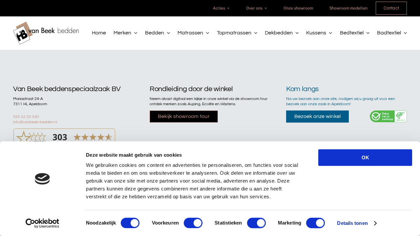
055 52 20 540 (26, 117)
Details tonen (352, 223)
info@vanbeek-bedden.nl (35, 122)
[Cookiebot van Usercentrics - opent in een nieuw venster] (42, 223)
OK (365, 157)
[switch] (193, 223)
